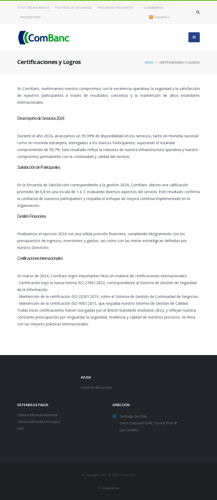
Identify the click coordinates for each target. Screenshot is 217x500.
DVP (20, 428)
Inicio (149, 62)
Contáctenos (154, 7)
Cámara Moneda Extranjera (38, 422)
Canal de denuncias (96, 387)
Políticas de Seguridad (73, 8)
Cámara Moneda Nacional (37, 415)
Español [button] (161, 17)
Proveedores (30, 17)
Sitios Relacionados (33, 8)
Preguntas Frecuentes (115, 8)
